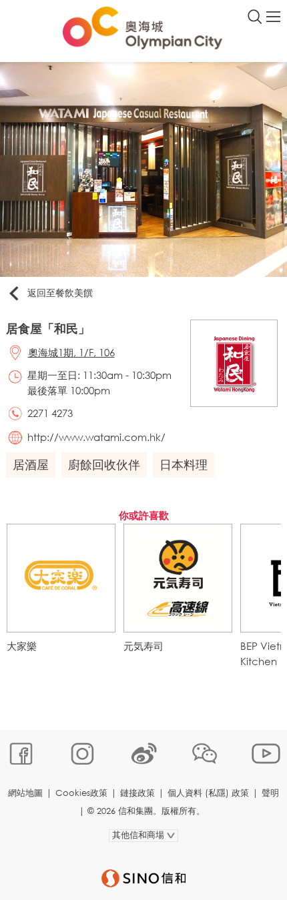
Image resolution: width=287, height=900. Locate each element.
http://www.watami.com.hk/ (96, 437)
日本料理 (184, 464)
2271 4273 (50, 413)
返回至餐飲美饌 (60, 292)
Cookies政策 (81, 793)
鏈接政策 (137, 793)
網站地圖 (25, 793)
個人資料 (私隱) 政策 (208, 793)
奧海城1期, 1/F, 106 (71, 352)
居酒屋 (31, 464)
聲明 (270, 793)
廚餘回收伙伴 (104, 464)
